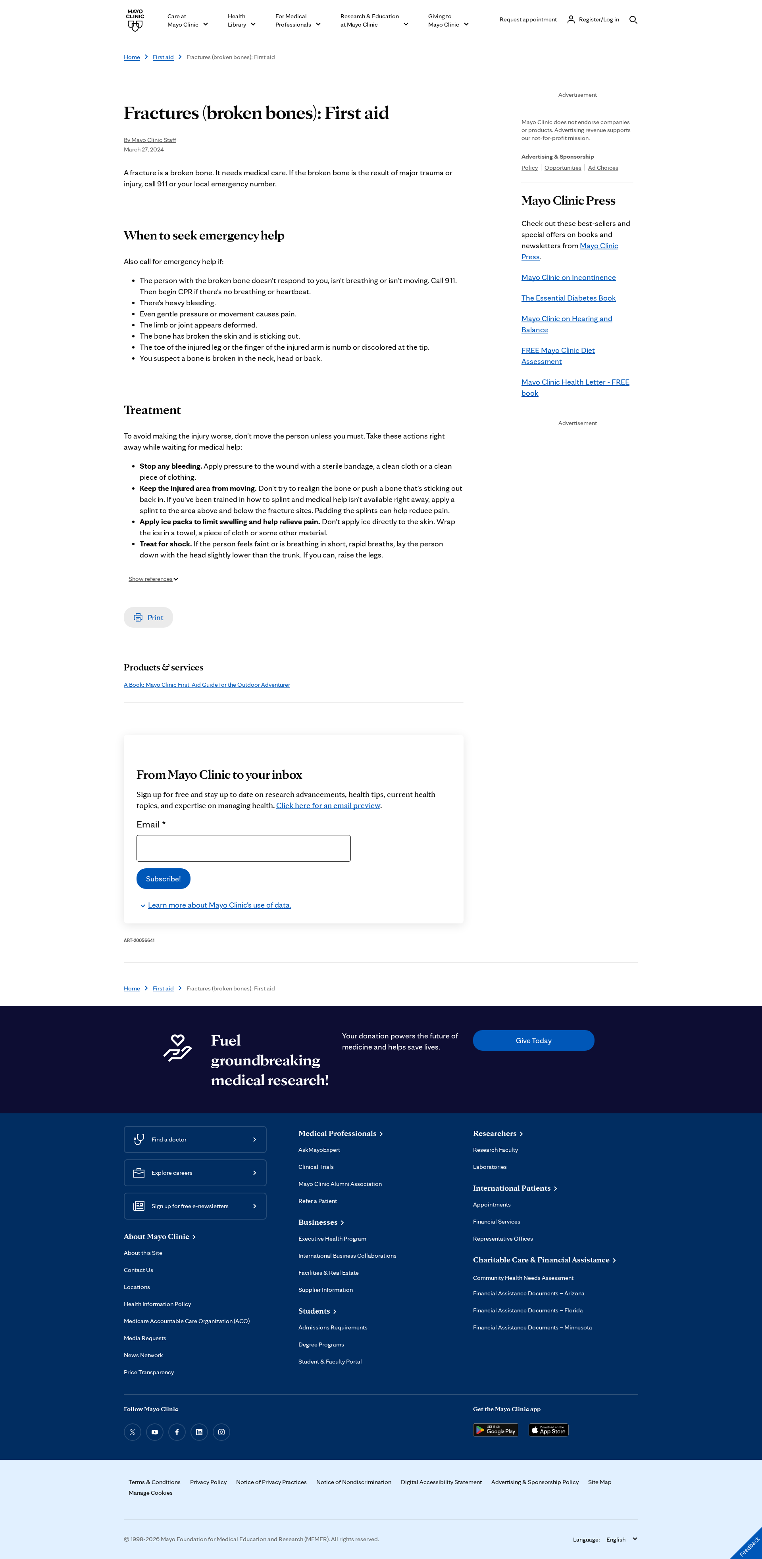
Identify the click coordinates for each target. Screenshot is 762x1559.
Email (151, 824)
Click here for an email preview (328, 805)
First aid (163, 57)
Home (132, 57)
